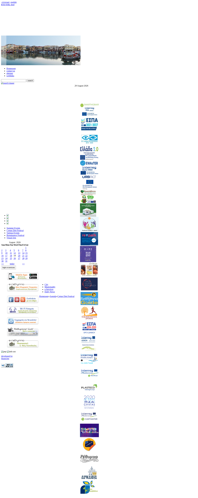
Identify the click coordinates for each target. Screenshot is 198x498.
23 (2, 258)
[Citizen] (8, 215)
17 (6, 256)
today (12, 264)
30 (2, 261)
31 (6, 261)
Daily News (50, 292)
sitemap (9, 73)
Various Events (13, 233)
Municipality (50, 287)
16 (2, 256)
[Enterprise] (8, 221)
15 (26, 253)
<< (2, 264)
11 (11, 253)
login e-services (9, 268)
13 (19, 253)
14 (23, 253)
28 (23, 258)
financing (5, 358)
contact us (10, 71)
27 (19, 258)
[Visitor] (8, 218)
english (14, 2)
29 (26, 258)
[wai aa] (7, 367)
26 (15, 258)
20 (19, 256)
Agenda (53, 296)
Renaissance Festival (15, 235)
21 (23, 256)
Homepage (11, 68)
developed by (7, 356)
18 (11, 256)
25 (11, 258)
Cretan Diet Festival (15, 230)
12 (15, 253)
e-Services (49, 289)
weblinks (10, 76)
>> (23, 264)
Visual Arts (11, 238)
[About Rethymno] (8, 223)
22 (26, 256)
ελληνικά (5, 2)
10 (6, 253)
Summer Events (13, 228)
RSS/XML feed (7, 5)
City (46, 284)
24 (6, 258)
